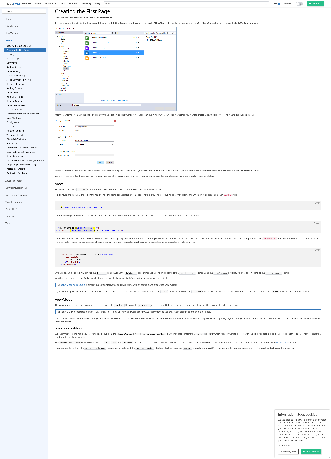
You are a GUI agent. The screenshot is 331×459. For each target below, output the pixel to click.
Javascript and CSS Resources (20, 152)
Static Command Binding (18, 79)
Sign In (287, 3)
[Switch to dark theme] (299, 4)
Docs (62, 3)
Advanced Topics (13, 180)
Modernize (50, 3)
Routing (10, 54)
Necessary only (288, 451)
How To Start (11, 33)
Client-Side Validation (16, 139)
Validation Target (14, 135)
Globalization (12, 143)
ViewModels (12, 92)
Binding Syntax (13, 67)
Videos (8, 223)
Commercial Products (16, 195)
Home (8, 19)
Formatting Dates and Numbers (22, 147)
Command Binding (15, 75)
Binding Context (14, 88)
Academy (86, 3)
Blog (97, 3)
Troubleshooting (13, 202)
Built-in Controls (14, 109)
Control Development (16, 187)
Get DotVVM (315, 3)
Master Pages (13, 58)
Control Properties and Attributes (22, 113)
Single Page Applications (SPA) (21, 164)
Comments (11, 62)
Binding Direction (15, 96)
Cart (275, 3)
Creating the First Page (17, 50)
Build (38, 3)
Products (26, 3)
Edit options (284, 445)
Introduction (11, 26)
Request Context (14, 101)
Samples (73, 3)
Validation (11, 126)
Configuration (13, 122)
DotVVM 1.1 (9, 11)
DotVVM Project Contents (19, 45)
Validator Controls (15, 130)
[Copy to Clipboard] (317, 203)
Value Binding (13, 71)
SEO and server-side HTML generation (25, 160)
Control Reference (14, 209)
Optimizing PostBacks (17, 173)
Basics (8, 40)
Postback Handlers (15, 169)
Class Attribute (13, 118)
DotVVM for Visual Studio (72, 284)
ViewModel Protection (17, 105)
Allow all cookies (311, 451)
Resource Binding (15, 84)
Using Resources (14, 156)
